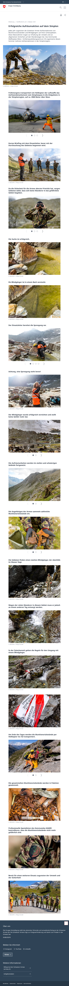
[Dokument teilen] (65, 15)
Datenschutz (13, 983)
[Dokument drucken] (61, 15)
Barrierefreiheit (27, 983)
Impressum (19, 983)
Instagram (8, 949)
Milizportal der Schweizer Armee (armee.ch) (14, 968)
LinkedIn (28, 949)
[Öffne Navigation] (64, 7)
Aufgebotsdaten (9, 974)
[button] (31, 135)
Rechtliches (5, 983)
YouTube (18, 949)
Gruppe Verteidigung (14, 6)
